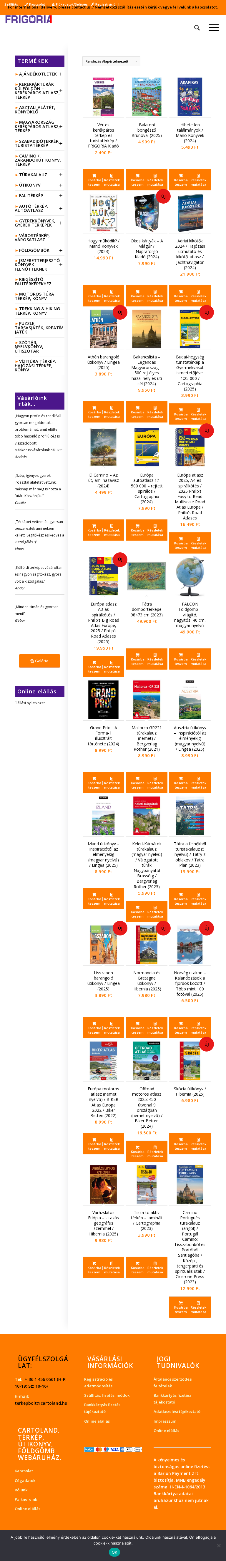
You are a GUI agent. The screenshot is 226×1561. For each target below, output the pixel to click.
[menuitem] (12, 4)
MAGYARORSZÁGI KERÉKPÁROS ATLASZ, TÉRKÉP (39, 126)
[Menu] (211, 27)
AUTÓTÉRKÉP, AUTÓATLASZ (39, 208)
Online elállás (27, 1508)
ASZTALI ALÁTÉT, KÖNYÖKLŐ (35, 109)
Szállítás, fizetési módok (106, 1395)
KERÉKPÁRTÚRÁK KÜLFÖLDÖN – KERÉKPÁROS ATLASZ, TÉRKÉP (39, 90)
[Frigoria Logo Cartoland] (33, 27)
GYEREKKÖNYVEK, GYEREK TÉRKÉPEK (39, 223)
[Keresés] (194, 27)
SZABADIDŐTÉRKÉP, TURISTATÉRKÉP (39, 143)
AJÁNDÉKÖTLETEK (41, 74)
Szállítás (11, 4)
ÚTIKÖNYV (41, 185)
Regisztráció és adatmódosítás (98, 1382)
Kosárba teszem (94, 182)
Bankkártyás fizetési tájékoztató (103, 1408)
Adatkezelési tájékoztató (177, 1411)
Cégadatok (25, 1480)
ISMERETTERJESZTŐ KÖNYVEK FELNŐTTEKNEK (39, 265)
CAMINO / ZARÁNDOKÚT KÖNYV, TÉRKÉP (38, 160)
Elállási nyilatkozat (30, 702)
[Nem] (219, 1545)
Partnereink (26, 1499)
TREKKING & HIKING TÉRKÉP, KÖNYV (37, 311)
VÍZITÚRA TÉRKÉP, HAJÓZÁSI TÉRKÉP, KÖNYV (35, 365)
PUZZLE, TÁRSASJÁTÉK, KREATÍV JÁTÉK (39, 328)
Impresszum (165, 1421)
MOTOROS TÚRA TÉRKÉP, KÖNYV (34, 296)
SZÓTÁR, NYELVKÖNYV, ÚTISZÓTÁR (29, 347)
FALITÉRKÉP (41, 195)
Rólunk (21, 1490)
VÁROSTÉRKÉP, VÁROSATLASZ (32, 237)
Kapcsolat (24, 1470)
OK (114, 1552)
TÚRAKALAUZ (41, 175)
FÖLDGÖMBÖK (41, 250)
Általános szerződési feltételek (173, 1382)
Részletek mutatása (112, 182)
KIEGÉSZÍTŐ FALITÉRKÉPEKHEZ (33, 281)
